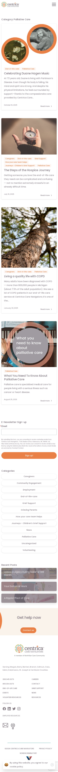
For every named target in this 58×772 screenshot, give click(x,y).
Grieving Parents (29, 510)
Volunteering (29, 550)
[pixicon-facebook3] (5, 708)
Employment (29, 489)
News (29, 530)
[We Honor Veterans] (29, 759)
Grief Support (29, 503)
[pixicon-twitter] (14, 708)
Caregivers (29, 476)
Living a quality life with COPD (24, 276)
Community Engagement (29, 483)
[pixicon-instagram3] (19, 708)
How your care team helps (29, 516)
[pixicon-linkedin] (10, 708)
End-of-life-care (29, 496)
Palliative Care (29, 536)
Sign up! (29, 455)
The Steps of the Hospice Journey (27, 170)
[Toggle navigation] (54, 4)
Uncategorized (29, 543)
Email (4, 426)
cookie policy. (16, 766)
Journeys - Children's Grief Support (29, 523)
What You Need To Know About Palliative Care (25, 377)
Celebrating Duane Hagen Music (26, 73)
